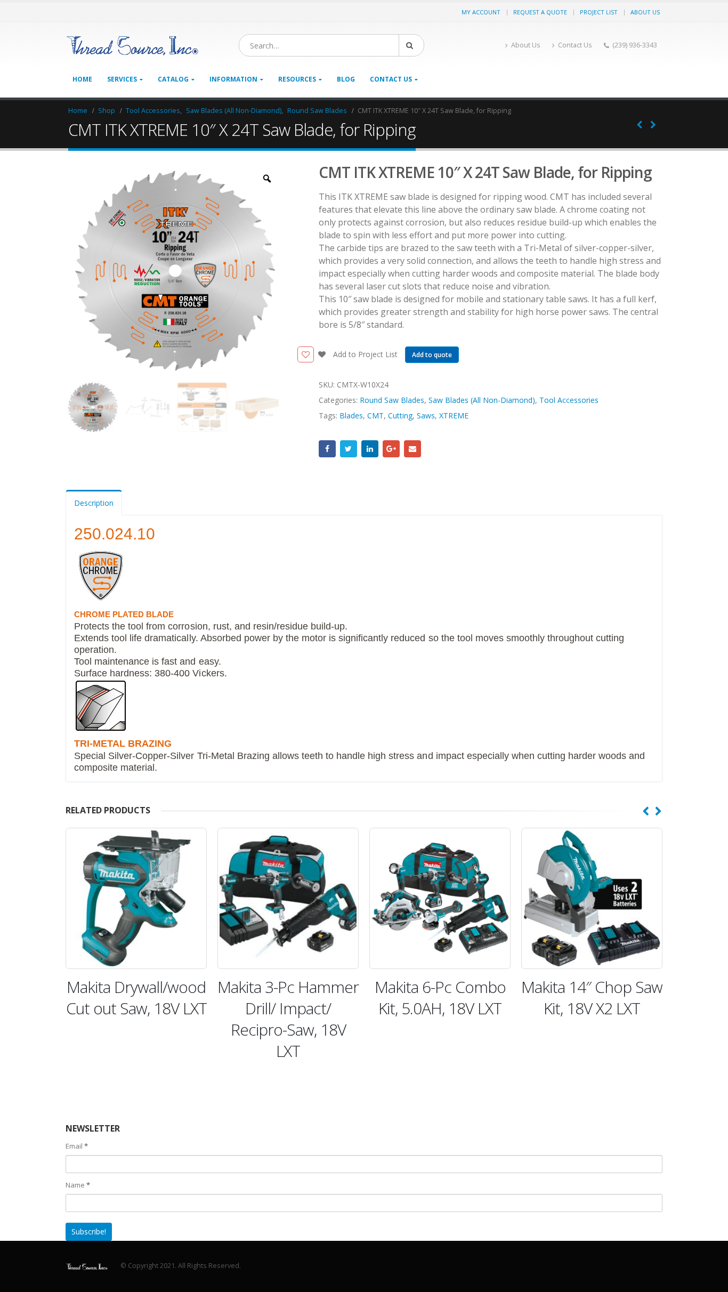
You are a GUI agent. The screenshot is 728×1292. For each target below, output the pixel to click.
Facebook (327, 448)
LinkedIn (369, 448)
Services (122, 79)
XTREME (453, 415)
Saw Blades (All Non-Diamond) (481, 400)
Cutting (400, 415)
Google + (391, 448)
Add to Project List (364, 354)
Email (412, 448)
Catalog (173, 79)
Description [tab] (94, 503)
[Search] (411, 45)
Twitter (348, 448)
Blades (351, 415)
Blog (346, 79)
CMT (375, 415)
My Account (481, 12)
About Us (645, 12)
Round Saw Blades (392, 400)
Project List (599, 12)
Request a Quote (540, 12)
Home (82, 79)
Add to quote (432, 354)
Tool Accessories (568, 400)
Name (78, 1185)
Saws (426, 415)
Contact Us (575, 45)
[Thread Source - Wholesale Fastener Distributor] (132, 45)
